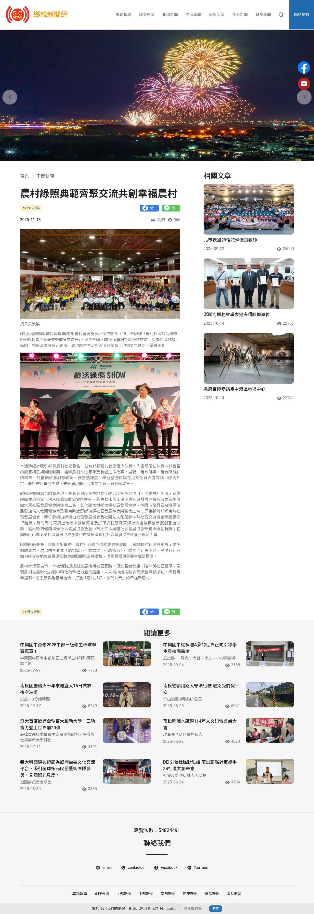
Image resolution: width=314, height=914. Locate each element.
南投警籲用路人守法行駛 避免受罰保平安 (201, 689)
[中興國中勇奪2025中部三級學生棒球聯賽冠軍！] (127, 653)
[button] (150, 155)
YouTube (201, 867)
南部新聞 (216, 14)
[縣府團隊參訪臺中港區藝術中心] (249, 358)
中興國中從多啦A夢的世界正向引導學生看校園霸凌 (200, 648)
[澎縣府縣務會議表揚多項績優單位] (249, 283)
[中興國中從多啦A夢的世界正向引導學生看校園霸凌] (270, 653)
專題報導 (123, 14)
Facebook (169, 867)
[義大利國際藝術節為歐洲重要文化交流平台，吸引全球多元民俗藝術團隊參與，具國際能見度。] (127, 771)
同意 (215, 909)
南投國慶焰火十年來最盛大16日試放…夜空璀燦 (57, 689)
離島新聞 (263, 14)
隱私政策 (234, 894)
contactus (136, 867)
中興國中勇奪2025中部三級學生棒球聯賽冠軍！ (58, 648)
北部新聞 (170, 14)
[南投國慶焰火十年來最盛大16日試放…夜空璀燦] (127, 694)
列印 (161, 220)
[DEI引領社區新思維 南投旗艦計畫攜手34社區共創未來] (270, 771)
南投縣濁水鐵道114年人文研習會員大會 (200, 724)
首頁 (24, 175)
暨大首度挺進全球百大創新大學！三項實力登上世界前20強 (57, 724)
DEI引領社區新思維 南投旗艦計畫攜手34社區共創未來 (200, 765)
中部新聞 (193, 14)
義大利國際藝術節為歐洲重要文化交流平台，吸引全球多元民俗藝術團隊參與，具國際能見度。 (57, 768)
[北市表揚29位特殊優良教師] (249, 209)
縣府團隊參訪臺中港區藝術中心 (234, 389)
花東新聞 (240, 14)
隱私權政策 (192, 908)
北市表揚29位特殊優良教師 (230, 239)
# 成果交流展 (31, 208)
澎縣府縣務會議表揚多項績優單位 (237, 314)
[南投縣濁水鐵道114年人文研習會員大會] (270, 730)
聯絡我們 (301, 15)
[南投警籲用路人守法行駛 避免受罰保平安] (270, 694)
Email (107, 867)
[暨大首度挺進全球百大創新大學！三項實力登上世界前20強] (127, 730)
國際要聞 (147, 14)
